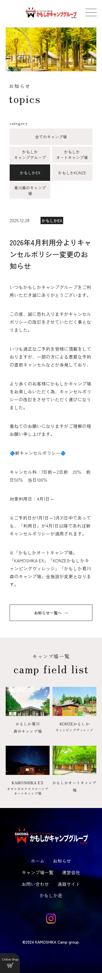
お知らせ (62, 861)
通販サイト (69, 884)
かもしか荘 (51, 895)
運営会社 (71, 872)
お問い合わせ (35, 884)
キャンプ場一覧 (38, 872)
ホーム (37, 861)
